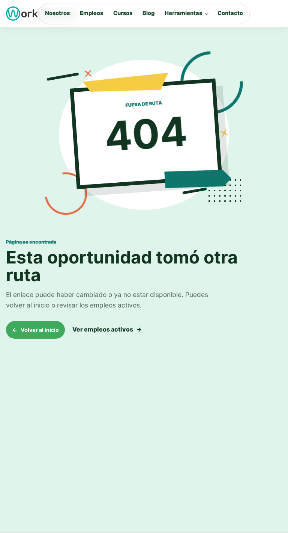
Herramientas (183, 13)
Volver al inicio (35, 330)
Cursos (122, 13)
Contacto (230, 13)
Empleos (91, 13)
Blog (148, 13)
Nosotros (57, 13)
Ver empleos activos (107, 329)
